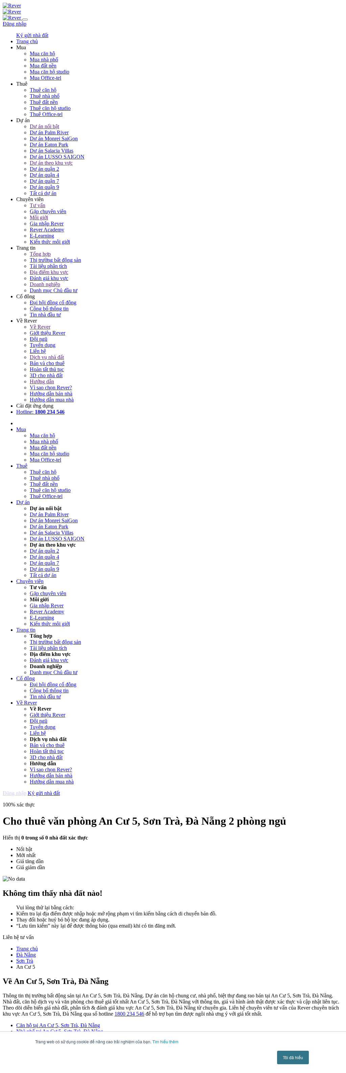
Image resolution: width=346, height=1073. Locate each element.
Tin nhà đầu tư (45, 315)
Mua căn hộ (42, 53)
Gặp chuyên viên (48, 211)
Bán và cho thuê (47, 363)
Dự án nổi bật (44, 126)
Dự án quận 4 (44, 175)
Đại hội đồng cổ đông (53, 302)
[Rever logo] (12, 5)
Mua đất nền (43, 65)
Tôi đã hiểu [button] (293, 1057)
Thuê (21, 466)
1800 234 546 (129, 1014)
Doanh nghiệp (45, 284)
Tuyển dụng (42, 345)
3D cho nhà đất (46, 375)
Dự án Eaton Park (49, 144)
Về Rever (40, 327)
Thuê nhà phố (44, 96)
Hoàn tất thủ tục (47, 369)
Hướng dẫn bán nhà (51, 393)
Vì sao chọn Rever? (51, 387)
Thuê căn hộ (43, 90)
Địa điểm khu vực (49, 272)
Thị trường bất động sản (55, 260)
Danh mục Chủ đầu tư (53, 290)
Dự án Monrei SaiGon (54, 138)
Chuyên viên (30, 581)
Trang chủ (27, 949)
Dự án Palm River (49, 132)
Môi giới (39, 217)
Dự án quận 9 (44, 187)
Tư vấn (37, 205)
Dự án (23, 502)
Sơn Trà (24, 961)
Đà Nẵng (26, 955)
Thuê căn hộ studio (50, 108)
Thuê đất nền (44, 102)
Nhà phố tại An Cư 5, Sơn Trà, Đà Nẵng (59, 1031)
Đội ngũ (38, 339)
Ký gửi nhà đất (32, 35)
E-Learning (42, 236)
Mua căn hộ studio (49, 72)
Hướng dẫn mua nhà (52, 400)
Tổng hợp (40, 254)
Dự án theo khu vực (51, 163)
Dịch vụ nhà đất (47, 357)
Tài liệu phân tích (48, 266)
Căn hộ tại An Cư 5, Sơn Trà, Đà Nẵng (58, 1025)
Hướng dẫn (42, 381)
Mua (21, 429)
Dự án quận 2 (44, 169)
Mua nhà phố (44, 59)
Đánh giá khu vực (49, 278)
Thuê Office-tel (46, 114)
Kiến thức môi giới (50, 242)
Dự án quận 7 (44, 181)
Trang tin (25, 630)
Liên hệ (38, 351)
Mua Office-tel (45, 78)
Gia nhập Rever (47, 223)
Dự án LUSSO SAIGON (57, 157)
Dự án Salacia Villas (51, 151)
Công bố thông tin (49, 308)
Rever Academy (47, 229)
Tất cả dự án (43, 193)
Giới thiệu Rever (47, 333)
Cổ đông (25, 678)
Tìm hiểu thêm (165, 1041)
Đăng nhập (14, 24)
